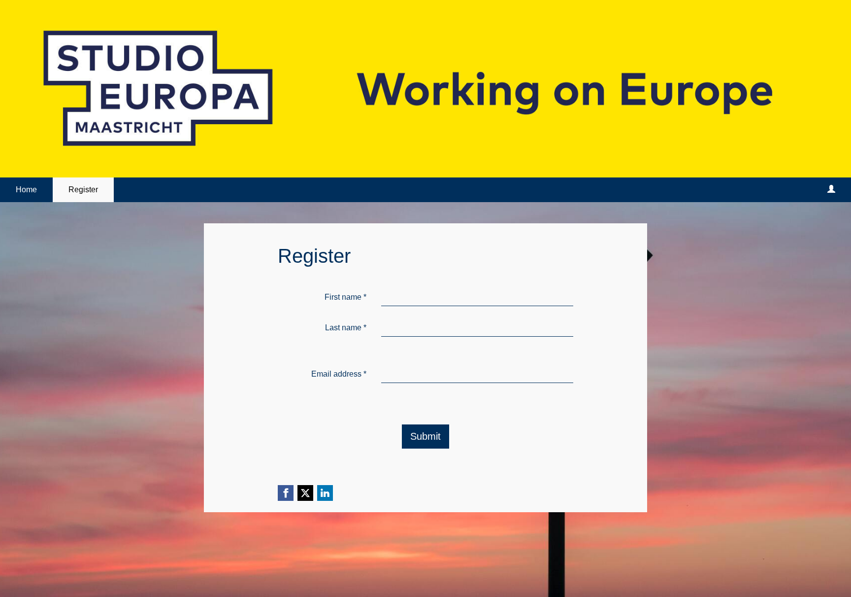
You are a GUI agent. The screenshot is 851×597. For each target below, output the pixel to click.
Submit (425, 436)
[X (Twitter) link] (305, 493)
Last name (345, 327)
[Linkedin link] (325, 493)
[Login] (831, 189)
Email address (338, 374)
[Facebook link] (286, 493)
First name (345, 297)
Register (83, 189)
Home (26, 189)
